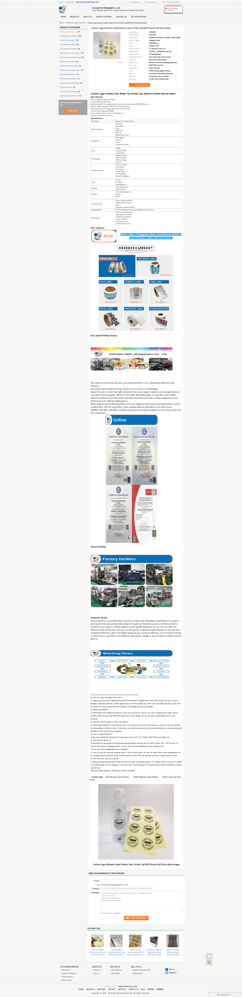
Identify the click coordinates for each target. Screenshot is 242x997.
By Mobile (115, 973)
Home (63, 16)
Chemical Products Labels (69, 66)
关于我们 (151, 989)
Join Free (70, 2)
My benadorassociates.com (87, 2)
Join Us (96, 973)
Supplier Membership (141, 970)
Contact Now (72, 111)
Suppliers (101, 989)
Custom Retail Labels (67, 40)
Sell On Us (136, 966)
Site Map (111, 989)
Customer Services (69, 966)
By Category (116, 970)
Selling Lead (137, 973)
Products (74, 16)
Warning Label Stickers (68, 74)
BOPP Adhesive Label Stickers (146, 777)
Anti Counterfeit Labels (68, 79)
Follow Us (173, 972)
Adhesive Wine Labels (67, 61)
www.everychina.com (127, 986)
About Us (87, 16)
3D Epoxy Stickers (66, 87)
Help (143, 989)
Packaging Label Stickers (69, 36)
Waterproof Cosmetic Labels (70, 53)
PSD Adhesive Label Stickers (117, 777)
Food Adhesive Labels (67, 44)
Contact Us (121, 16)
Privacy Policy (67, 976)
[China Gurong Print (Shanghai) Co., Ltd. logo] (72, 13)
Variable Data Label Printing (70, 83)
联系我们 (160, 989)
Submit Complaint (69, 973)
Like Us (172, 969)
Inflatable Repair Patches (69, 96)
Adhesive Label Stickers (76, 23)
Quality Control (104, 16)
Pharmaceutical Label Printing (70, 57)
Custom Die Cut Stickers (68, 91)
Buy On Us (115, 966)
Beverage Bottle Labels (68, 49)
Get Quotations (138, 16)
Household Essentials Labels (70, 70)
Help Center (67, 980)
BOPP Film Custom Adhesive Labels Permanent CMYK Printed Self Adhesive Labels (173, 954)
